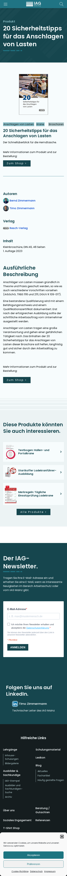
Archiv (8, 797)
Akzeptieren (33, 855)
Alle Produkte (33, 512)
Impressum (50, 871)
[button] (62, 836)
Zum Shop (17, 163)
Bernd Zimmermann (22, 200)
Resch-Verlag (19, 228)
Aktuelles (43, 771)
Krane (40, 124)
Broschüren (56, 124)
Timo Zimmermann (22, 208)
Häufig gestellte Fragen (51, 780)
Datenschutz (36, 871)
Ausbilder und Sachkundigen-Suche (13, 789)
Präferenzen (33, 864)
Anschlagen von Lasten (18, 124)
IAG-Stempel (12, 780)
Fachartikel (44, 775)
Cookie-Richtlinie (20, 871)
